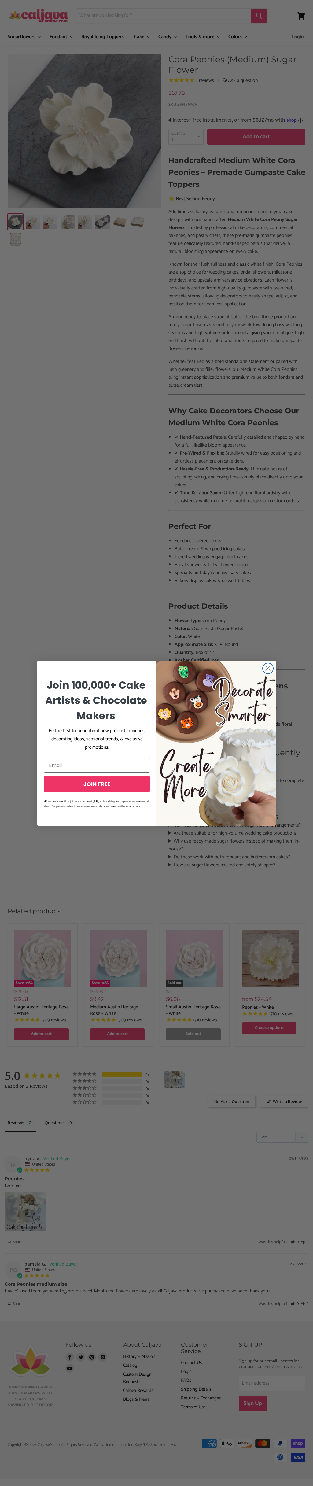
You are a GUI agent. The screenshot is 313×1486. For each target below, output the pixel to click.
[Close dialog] (268, 668)
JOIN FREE (97, 784)
